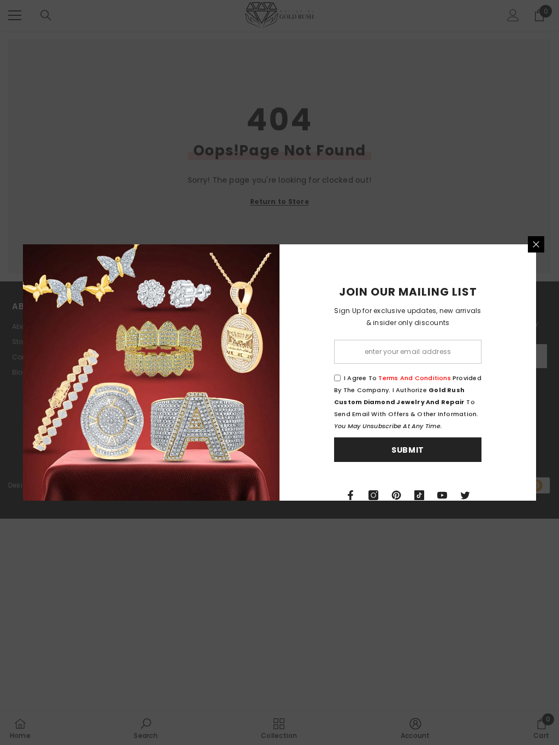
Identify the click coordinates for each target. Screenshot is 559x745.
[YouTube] (442, 495)
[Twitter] (465, 495)
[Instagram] (373, 495)
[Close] (536, 244)
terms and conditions (414, 378)
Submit (407, 449)
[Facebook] (350, 495)
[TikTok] (419, 495)
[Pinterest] (396, 495)
